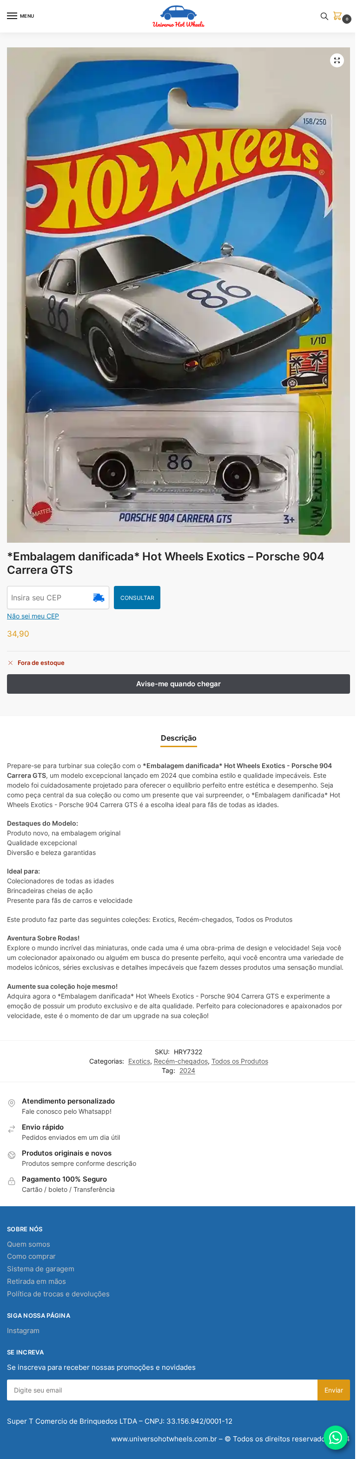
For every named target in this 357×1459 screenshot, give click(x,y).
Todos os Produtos (240, 1061)
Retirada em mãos (36, 1281)
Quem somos (28, 1244)
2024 (187, 1070)
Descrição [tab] (179, 738)
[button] (339, 16)
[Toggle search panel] (324, 16)
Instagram (23, 1331)
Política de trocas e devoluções (58, 1294)
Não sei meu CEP (33, 616)
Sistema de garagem (40, 1269)
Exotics (139, 1061)
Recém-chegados (181, 1061)
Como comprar (31, 1256)
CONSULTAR (137, 597)
